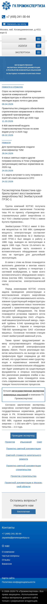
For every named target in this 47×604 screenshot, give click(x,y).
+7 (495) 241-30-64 (18, 17)
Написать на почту (16, 24)
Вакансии (7, 564)
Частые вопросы (10, 556)
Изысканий (26, 442)
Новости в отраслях (12, 87)
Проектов (10, 442)
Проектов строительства (23, 476)
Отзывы (6, 560)
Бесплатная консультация (23, 514)
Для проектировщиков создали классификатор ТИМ (18, 148)
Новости (6, 142)
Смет (39, 442)
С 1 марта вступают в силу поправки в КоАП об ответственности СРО (22, 176)
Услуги (22, 45)
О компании (8, 552)
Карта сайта (8, 578)
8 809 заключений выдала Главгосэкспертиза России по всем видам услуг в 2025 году (20, 128)
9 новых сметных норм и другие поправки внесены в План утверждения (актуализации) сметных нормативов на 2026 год (23, 162)
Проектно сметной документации (23, 448)
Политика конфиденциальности (18, 582)
